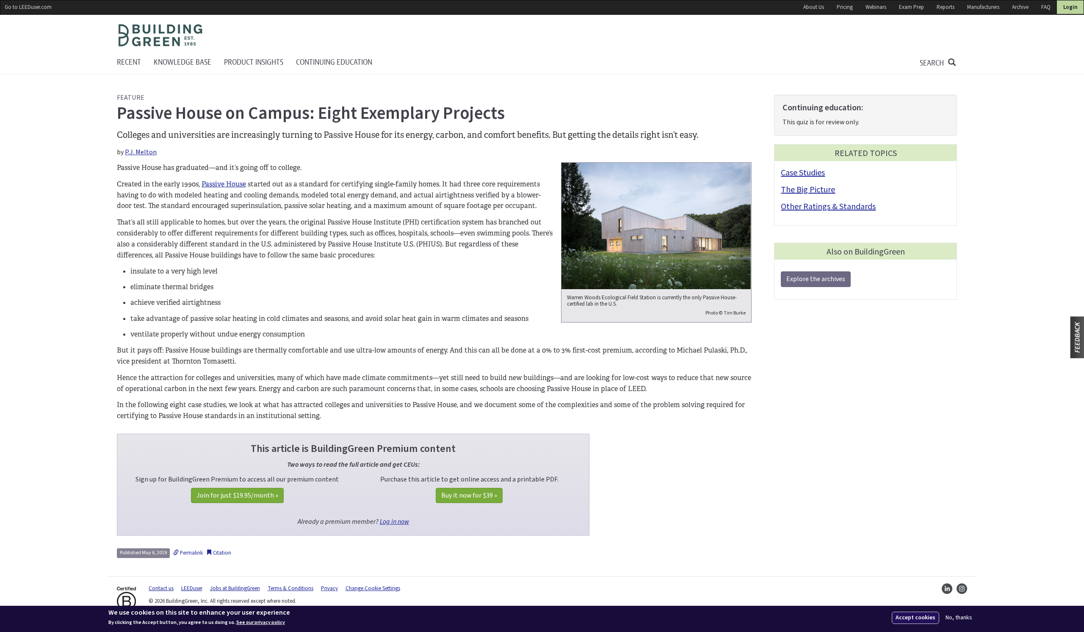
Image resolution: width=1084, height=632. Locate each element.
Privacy (329, 588)
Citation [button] (221, 553)
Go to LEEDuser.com (28, 7)
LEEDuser (191, 588)
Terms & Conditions (290, 588)
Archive (1020, 7)
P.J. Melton (141, 152)
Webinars (876, 7)
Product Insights (253, 62)
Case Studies (803, 173)
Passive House (224, 184)
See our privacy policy (260, 622)
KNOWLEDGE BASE (182, 62)
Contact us (161, 588)
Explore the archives (815, 279)
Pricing (845, 7)
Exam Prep (911, 7)
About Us (813, 7)
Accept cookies (915, 617)
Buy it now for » (469, 495)
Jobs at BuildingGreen (235, 588)
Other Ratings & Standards (828, 207)
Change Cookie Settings (373, 588)
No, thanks (959, 618)
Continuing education (334, 62)
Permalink (191, 553)
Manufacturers (983, 7)
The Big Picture (808, 190)
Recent (129, 62)
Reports (945, 7)
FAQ (1046, 7)
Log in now (394, 521)
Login (1070, 7)
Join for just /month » (237, 495)
